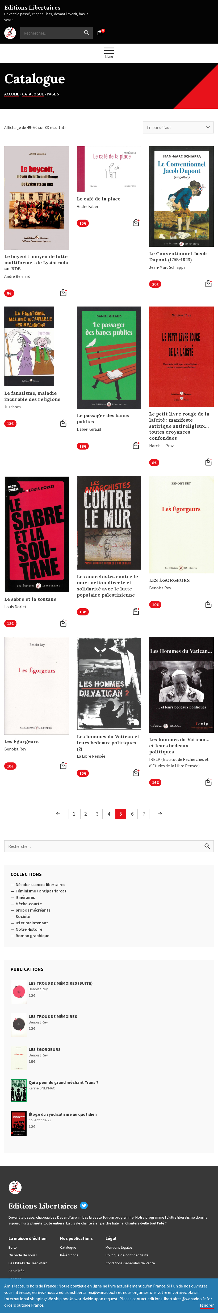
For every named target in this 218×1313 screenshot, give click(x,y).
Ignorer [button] (207, 1305)
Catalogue (33, 94)
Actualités (16, 1270)
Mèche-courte (29, 903)
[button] (63, 293)
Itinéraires (25, 897)
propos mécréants (33, 910)
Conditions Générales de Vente (130, 1263)
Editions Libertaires (32, 7)
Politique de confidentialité (127, 1255)
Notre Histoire (29, 929)
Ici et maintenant (32, 922)
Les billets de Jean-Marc (28, 1263)
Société (23, 916)
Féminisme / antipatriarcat (41, 890)
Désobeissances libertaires (40, 884)
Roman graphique (32, 935)
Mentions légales (119, 1247)
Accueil (11, 94)
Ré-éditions (69, 1255)
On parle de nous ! (23, 1255)
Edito (13, 1247)
